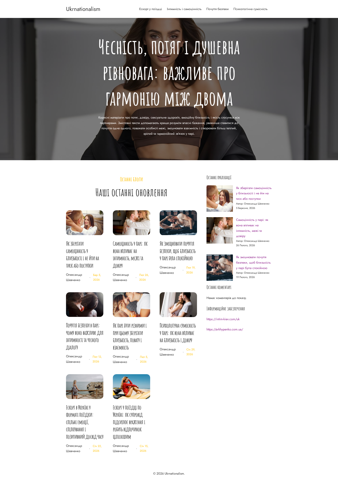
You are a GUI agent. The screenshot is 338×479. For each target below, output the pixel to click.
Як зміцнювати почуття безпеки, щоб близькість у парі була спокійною (177, 251)
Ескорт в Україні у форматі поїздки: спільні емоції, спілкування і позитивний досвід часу (84, 422)
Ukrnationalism (83, 9)
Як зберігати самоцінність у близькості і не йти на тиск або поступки (82, 254)
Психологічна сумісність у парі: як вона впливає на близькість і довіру (178, 333)
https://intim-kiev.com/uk (223, 319)
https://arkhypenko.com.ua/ (224, 329)
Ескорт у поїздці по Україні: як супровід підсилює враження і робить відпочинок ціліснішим (129, 422)
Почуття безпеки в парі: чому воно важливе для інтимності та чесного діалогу (84, 336)
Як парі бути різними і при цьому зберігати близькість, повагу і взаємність (129, 336)
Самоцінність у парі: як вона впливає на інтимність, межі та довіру (130, 254)
